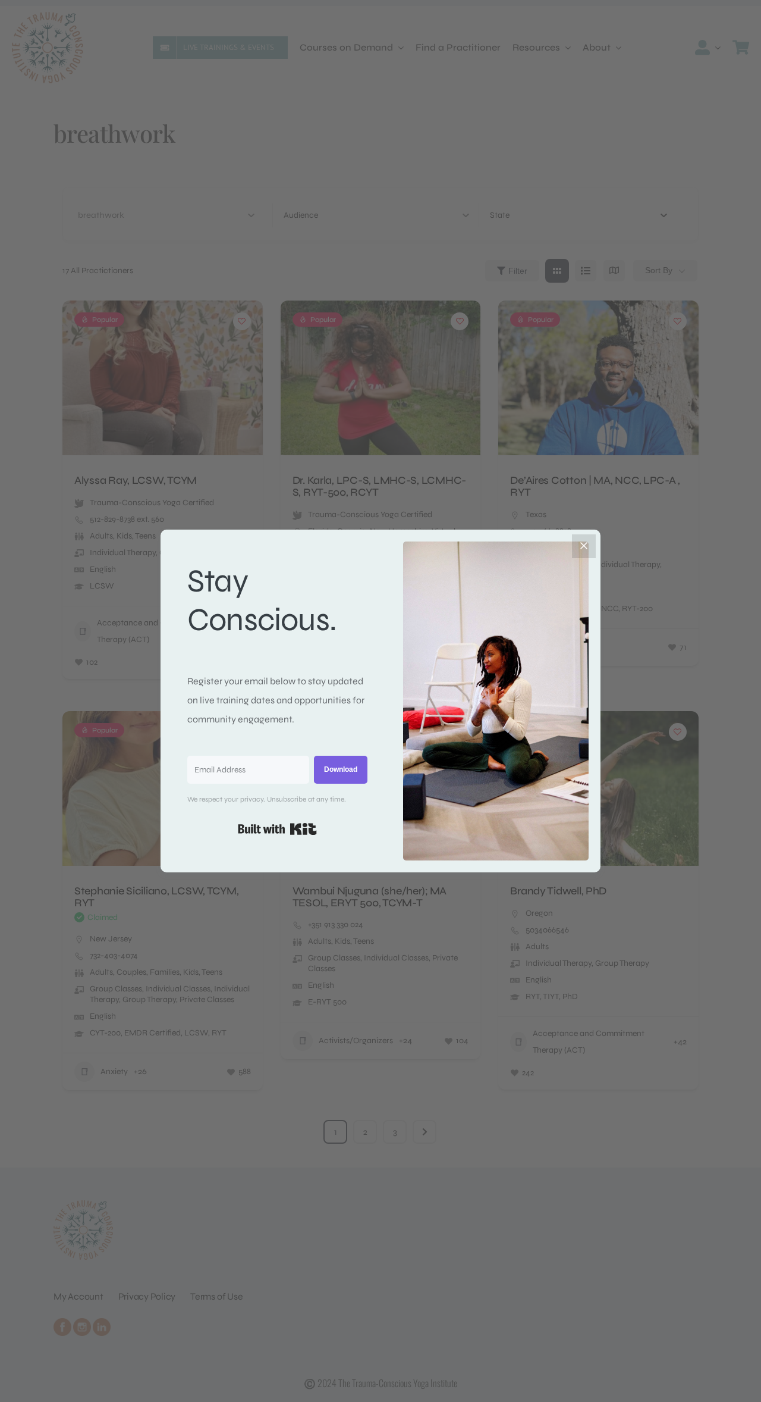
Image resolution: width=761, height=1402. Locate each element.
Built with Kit (277, 829)
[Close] (584, 546)
